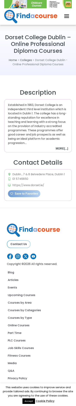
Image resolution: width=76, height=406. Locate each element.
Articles (13, 280)
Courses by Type (20, 318)
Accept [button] (29, 401)
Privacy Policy (17, 378)
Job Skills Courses (21, 348)
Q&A (11, 371)
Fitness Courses (19, 356)
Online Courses (19, 325)
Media (12, 363)
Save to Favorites (26, 193)
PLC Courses (17, 340)
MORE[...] (62, 148)
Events (12, 288)
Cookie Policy (45, 401)
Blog (11, 272)
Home (13, 60)
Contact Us (18, 244)
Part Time (14, 333)
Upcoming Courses (21, 295)
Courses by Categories (24, 310)
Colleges (26, 60)
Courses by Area (19, 303)
